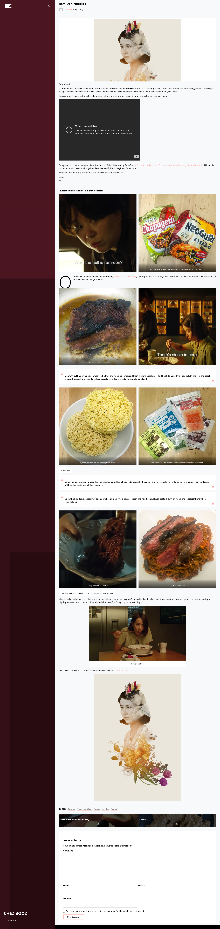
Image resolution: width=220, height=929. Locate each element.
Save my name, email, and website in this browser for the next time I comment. (105, 911)
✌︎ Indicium (13, 920)
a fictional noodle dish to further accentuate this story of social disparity (169, 165)
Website (67, 898)
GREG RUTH (121, 670)
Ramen (114, 809)
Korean (97, 809)
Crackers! (144, 819)
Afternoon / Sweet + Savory (75, 819)
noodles (105, 809)
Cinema (71, 809)
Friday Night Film (84, 809)
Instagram (48, 6)
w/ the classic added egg (124, 276)
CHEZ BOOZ (15, 913)
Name (67, 885)
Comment (68, 850)
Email (141, 885)
